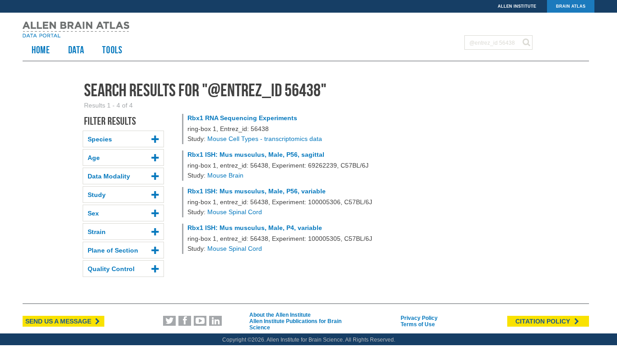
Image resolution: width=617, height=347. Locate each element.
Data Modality (109, 176)
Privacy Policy (419, 318)
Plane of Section (113, 250)
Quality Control (111, 268)
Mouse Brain (225, 175)
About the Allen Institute (280, 315)
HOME (41, 49)
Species (100, 139)
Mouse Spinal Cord (234, 212)
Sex (93, 213)
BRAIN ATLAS (570, 6)
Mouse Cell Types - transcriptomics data (264, 138)
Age (94, 157)
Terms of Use (418, 324)
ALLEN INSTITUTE (517, 6)
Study (97, 194)
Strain (97, 231)
